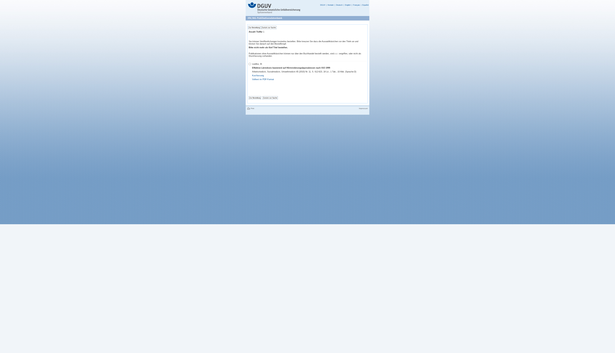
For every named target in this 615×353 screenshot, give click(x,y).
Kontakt (331, 5)
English (348, 5)
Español (365, 5)
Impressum (363, 108)
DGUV (322, 5)
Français (356, 5)
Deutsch (339, 5)
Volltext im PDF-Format (263, 79)
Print (252, 108)
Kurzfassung (258, 75)
